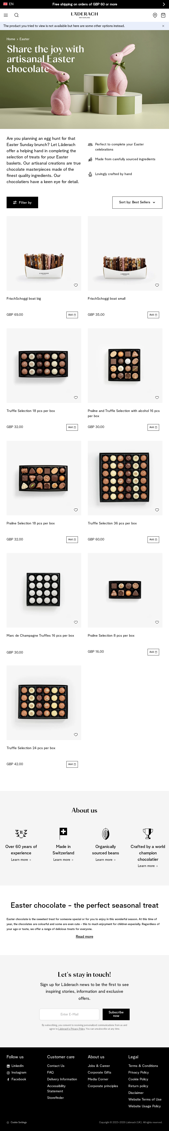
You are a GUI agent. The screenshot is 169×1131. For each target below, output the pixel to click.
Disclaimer (136, 1093)
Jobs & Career (99, 1066)
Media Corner (98, 1079)
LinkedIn (18, 1066)
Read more (84, 937)
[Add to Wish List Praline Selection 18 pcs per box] (76, 510)
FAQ (50, 1072)
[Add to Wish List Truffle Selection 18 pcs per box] (76, 397)
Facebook (19, 1079)
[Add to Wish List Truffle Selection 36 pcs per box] (157, 510)
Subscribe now (116, 1014)
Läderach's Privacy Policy (71, 1029)
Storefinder (55, 1098)
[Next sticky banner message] (163, 4)
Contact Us (56, 1066)
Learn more (19, 860)
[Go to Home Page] (84, 15)
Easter (25, 39)
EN (11, 4)
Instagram (19, 1072)
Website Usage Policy (144, 1106)
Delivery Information (62, 1079)
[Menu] (6, 15)
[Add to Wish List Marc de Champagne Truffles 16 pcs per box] (76, 622)
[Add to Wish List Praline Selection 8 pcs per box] (157, 622)
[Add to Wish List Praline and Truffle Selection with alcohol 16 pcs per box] (157, 397)
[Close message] (163, 26)
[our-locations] (155, 15)
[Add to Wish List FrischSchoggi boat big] (76, 285)
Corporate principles (103, 1086)
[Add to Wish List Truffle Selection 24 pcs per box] (76, 734)
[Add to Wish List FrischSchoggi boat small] (157, 285)
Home (11, 39)
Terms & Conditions (143, 1066)
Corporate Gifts (99, 1072)
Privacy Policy (138, 1072)
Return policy (138, 1086)
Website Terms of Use (145, 1099)
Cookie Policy (138, 1079)
